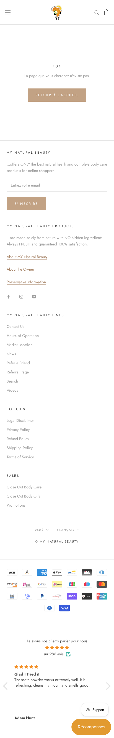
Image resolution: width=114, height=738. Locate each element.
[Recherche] (96, 12)
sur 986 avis (53, 654)
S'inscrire (26, 203)
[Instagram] (21, 296)
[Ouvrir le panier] (106, 12)
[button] (7, 686)
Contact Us (15, 326)
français (65, 530)
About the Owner (20, 269)
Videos (12, 390)
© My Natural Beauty (57, 541)
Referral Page (18, 372)
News (11, 354)
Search (12, 381)
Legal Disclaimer (20, 420)
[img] (57, 647)
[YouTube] (34, 296)
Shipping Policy (20, 448)
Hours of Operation (23, 335)
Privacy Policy (18, 429)
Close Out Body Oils (23, 496)
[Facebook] (9, 296)
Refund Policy (18, 438)
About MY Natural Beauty (27, 257)
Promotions (16, 505)
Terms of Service (20, 457)
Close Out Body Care (24, 487)
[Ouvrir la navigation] (8, 12)
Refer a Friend (18, 363)
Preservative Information (26, 282)
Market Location (19, 344)
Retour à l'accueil (57, 95)
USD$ (39, 530)
